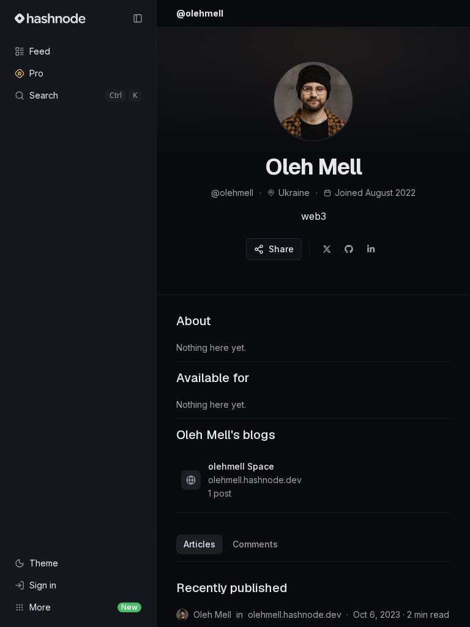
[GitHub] (349, 249)
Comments (255, 544)
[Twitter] (327, 249)
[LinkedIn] (371, 249)
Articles (199, 544)
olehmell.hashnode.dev (294, 614)
